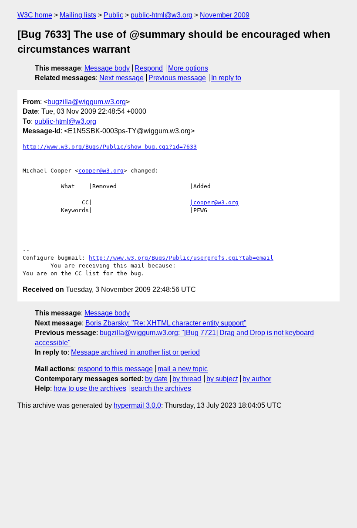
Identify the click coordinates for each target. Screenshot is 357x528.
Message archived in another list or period (135, 352)
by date (156, 378)
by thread (186, 378)
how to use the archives (90, 388)
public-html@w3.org (161, 15)
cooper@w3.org (101, 170)
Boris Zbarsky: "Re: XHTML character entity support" (165, 323)
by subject (222, 378)
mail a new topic (183, 368)
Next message (121, 77)
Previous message (177, 77)
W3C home (34, 15)
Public (113, 15)
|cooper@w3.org (214, 202)
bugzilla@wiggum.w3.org (86, 101)
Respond (149, 68)
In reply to (226, 77)
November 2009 (224, 15)
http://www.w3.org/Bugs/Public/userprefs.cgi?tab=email (181, 257)
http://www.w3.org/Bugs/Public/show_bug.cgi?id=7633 (110, 146)
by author (256, 378)
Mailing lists (78, 15)
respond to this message (115, 368)
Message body (107, 68)
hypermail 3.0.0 (137, 405)
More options (188, 68)
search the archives (161, 388)
